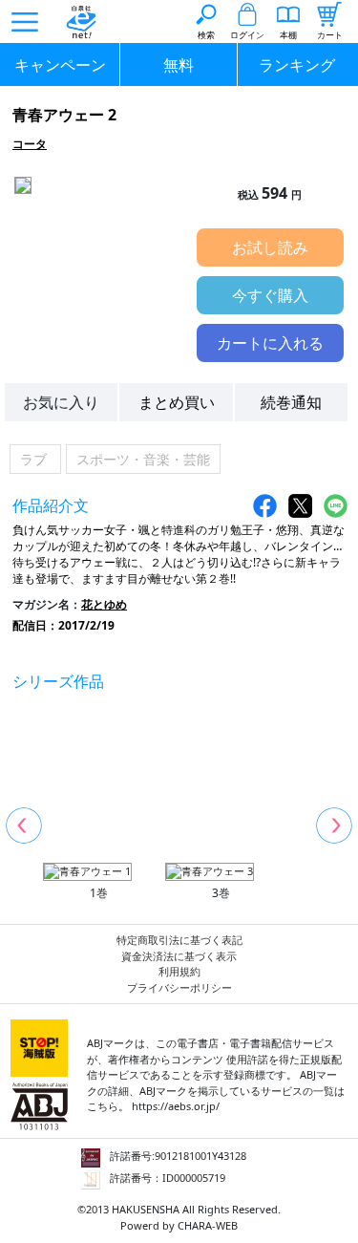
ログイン (247, 35)
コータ (29, 144)
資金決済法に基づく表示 (179, 956)
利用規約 (179, 971)
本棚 (288, 35)
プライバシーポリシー (179, 987)
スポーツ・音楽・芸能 (143, 459)
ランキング (297, 64)
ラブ (35, 459)
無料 (178, 64)
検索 (206, 35)
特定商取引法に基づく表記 (179, 939)
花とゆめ (104, 604)
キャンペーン (60, 64)
